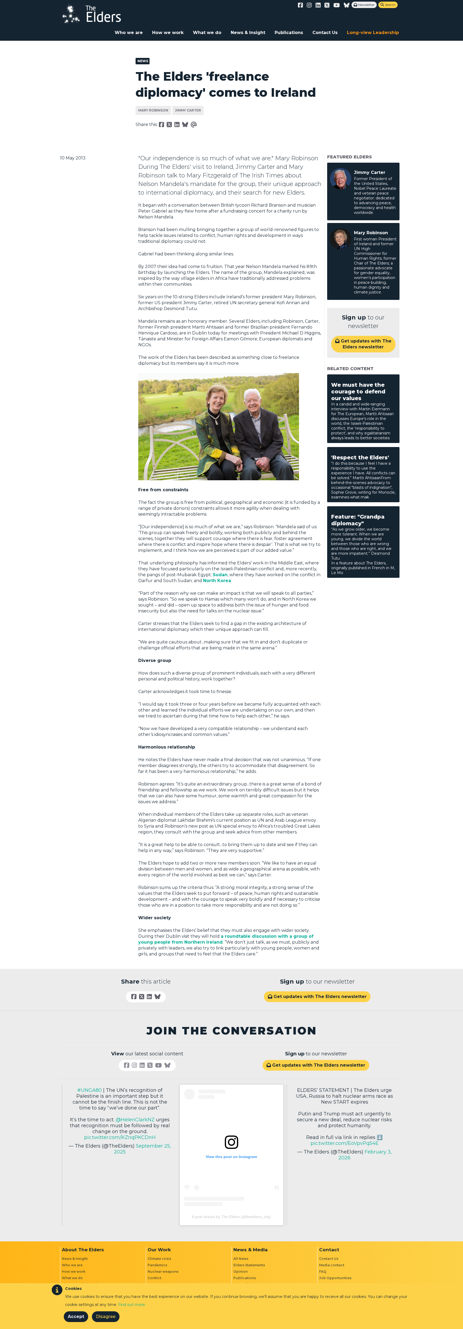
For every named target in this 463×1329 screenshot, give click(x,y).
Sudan (220, 574)
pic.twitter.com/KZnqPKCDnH (120, 1137)
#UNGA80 (89, 1090)
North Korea (217, 580)
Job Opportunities (335, 1278)
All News (240, 1259)
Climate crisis (159, 1259)
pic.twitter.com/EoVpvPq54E (345, 1143)
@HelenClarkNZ (135, 1120)
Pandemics (157, 1265)
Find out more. (132, 1304)
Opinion (240, 1272)
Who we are (129, 32)
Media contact (331, 1265)
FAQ (322, 1272)
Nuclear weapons (163, 1272)
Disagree (105, 1316)
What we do (207, 32)
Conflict (154, 1278)
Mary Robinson (153, 110)
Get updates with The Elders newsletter (363, 343)
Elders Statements (249, 1265)
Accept (76, 1316)
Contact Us (325, 32)
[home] (96, 14)
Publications (289, 32)
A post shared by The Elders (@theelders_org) (231, 1217)
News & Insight (248, 32)
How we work (168, 32)
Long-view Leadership (373, 32)
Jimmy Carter (188, 110)
